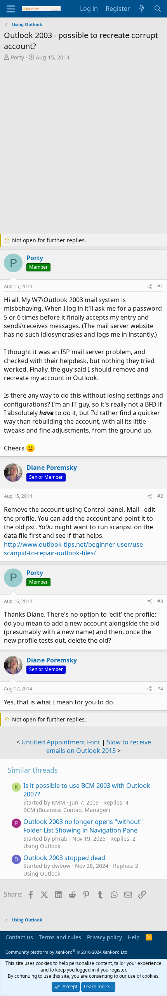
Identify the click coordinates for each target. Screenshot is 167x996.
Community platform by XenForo (67, 952)
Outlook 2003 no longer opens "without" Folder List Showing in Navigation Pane (83, 825)
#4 (160, 688)
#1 (160, 286)
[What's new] (142, 8)
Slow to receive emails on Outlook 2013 (98, 746)
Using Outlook (41, 846)
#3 (160, 601)
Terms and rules (60, 937)
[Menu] (11, 9)
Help (134, 937)
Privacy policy (104, 937)
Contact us (19, 937)
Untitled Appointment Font (60, 742)
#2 (160, 496)
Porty (17, 57)
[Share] (149, 286)
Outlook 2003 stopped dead (64, 857)
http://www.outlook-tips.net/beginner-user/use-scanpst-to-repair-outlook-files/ (74, 548)
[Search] (157, 8)
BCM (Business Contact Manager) (66, 809)
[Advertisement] (83, 148)
